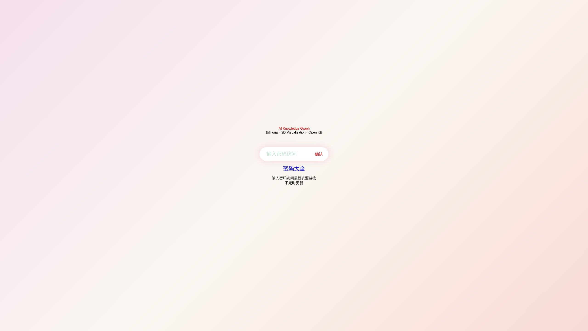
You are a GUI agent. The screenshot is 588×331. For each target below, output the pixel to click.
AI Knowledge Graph (294, 128)
